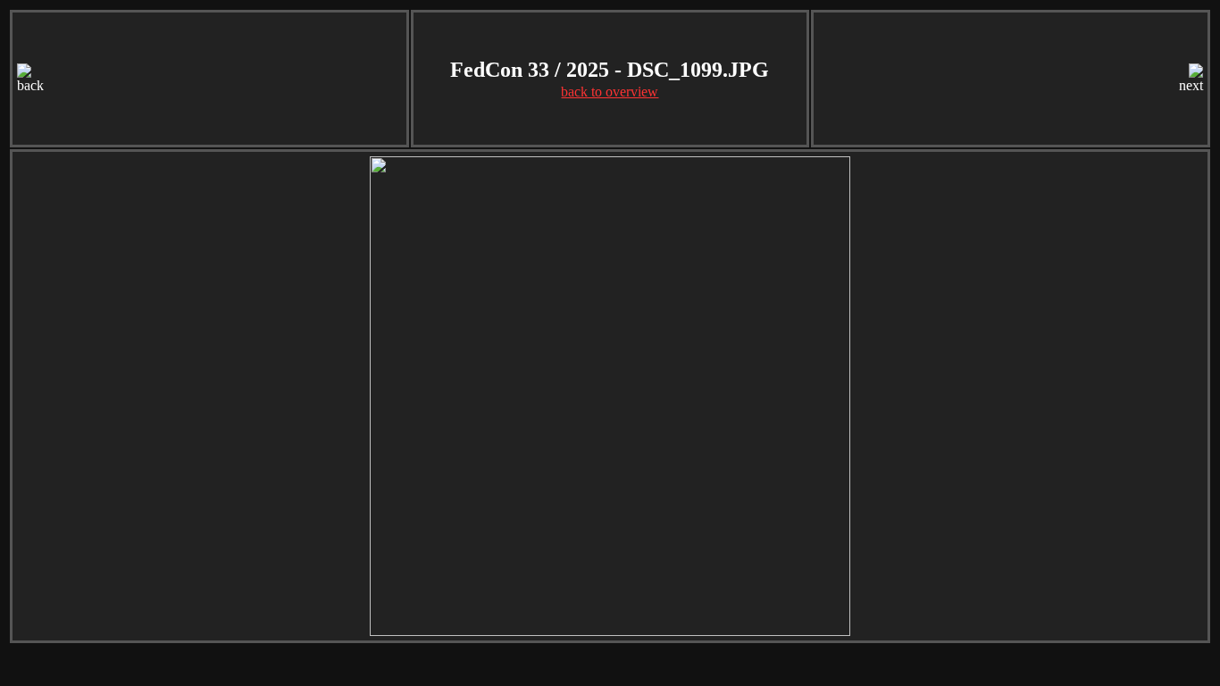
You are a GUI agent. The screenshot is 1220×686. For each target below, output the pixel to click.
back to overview (609, 91)
